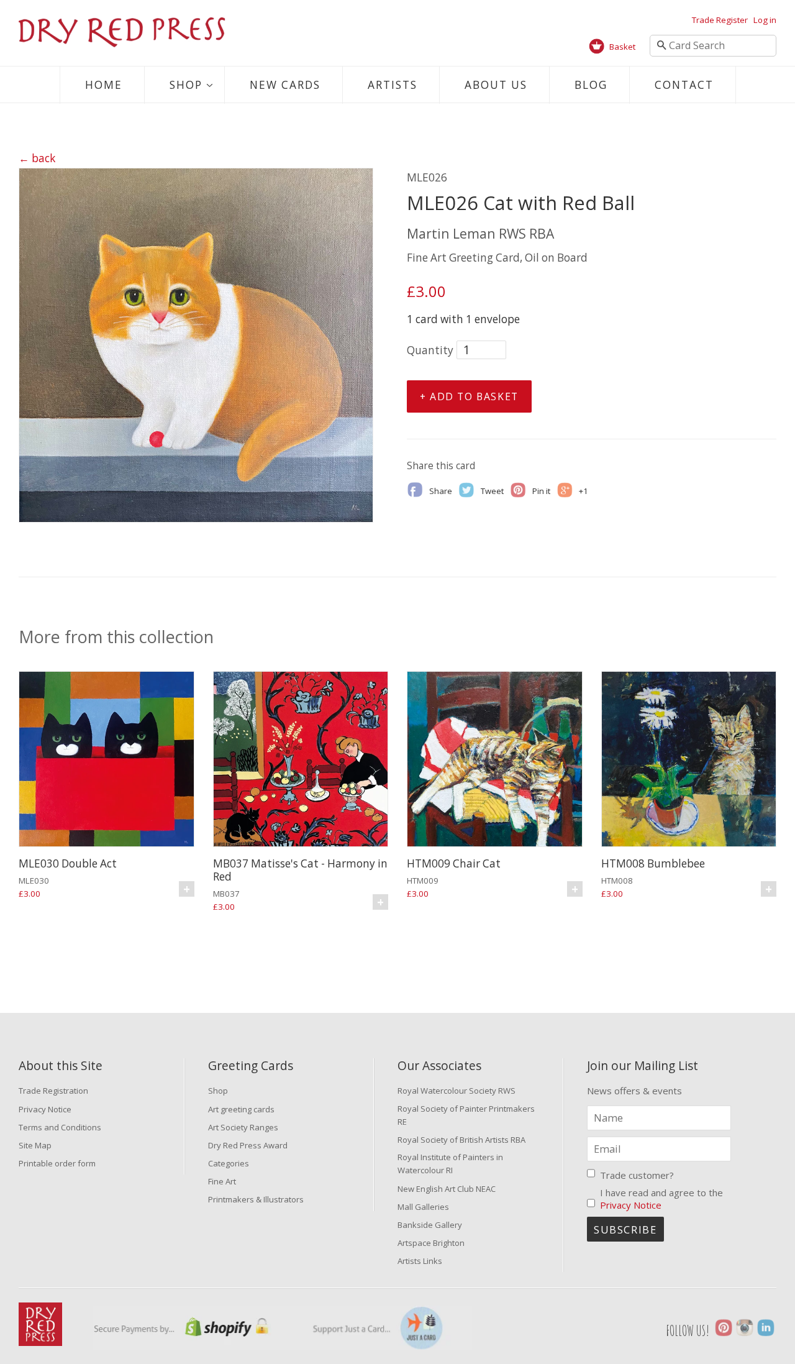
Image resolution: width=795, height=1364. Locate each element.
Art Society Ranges (243, 1127)
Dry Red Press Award (248, 1145)
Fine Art (222, 1181)
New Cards (285, 85)
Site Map (35, 1145)
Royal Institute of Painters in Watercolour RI (450, 1163)
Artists (392, 85)
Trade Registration (53, 1090)
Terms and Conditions (60, 1127)
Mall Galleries (423, 1206)
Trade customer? (637, 1175)
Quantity (430, 350)
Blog (591, 85)
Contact (684, 85)
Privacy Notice (45, 1109)
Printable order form (57, 1163)
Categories (228, 1163)
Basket (622, 46)
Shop (186, 85)
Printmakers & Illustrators (256, 1199)
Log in (764, 19)
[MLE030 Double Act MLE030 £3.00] (106, 760)
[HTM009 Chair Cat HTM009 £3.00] (495, 760)
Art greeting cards (241, 1109)
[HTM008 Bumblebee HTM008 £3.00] (689, 760)
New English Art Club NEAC (447, 1188)
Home (103, 85)
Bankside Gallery (430, 1224)
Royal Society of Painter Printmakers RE (466, 1115)
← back (37, 158)
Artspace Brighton (431, 1242)
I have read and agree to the (661, 1198)
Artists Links (420, 1260)
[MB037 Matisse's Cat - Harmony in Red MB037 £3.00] (301, 760)
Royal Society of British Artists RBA (461, 1139)
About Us (496, 85)
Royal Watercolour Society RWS (457, 1090)
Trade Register (720, 19)
